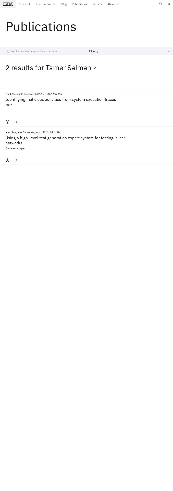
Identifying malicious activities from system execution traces (60, 99)
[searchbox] (43, 51)
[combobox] (129, 51)
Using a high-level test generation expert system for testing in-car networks (65, 140)
